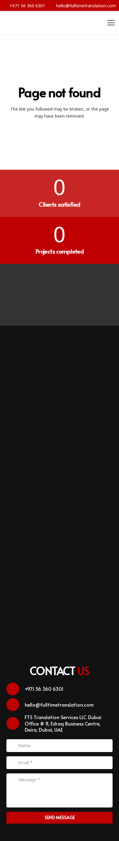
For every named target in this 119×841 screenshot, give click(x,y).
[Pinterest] (72, 282)
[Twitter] (47, 282)
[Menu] (111, 22)
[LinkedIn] (59, 307)
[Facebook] (22, 282)
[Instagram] (96, 282)
